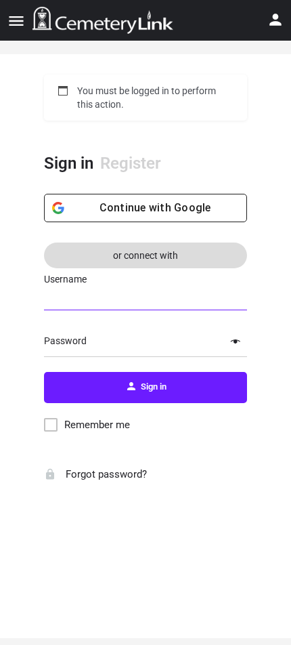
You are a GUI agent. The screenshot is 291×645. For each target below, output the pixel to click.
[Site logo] (104, 20)
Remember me (97, 425)
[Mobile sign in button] (275, 19)
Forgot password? (105, 474)
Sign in (68, 163)
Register (130, 163)
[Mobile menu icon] (16, 20)
